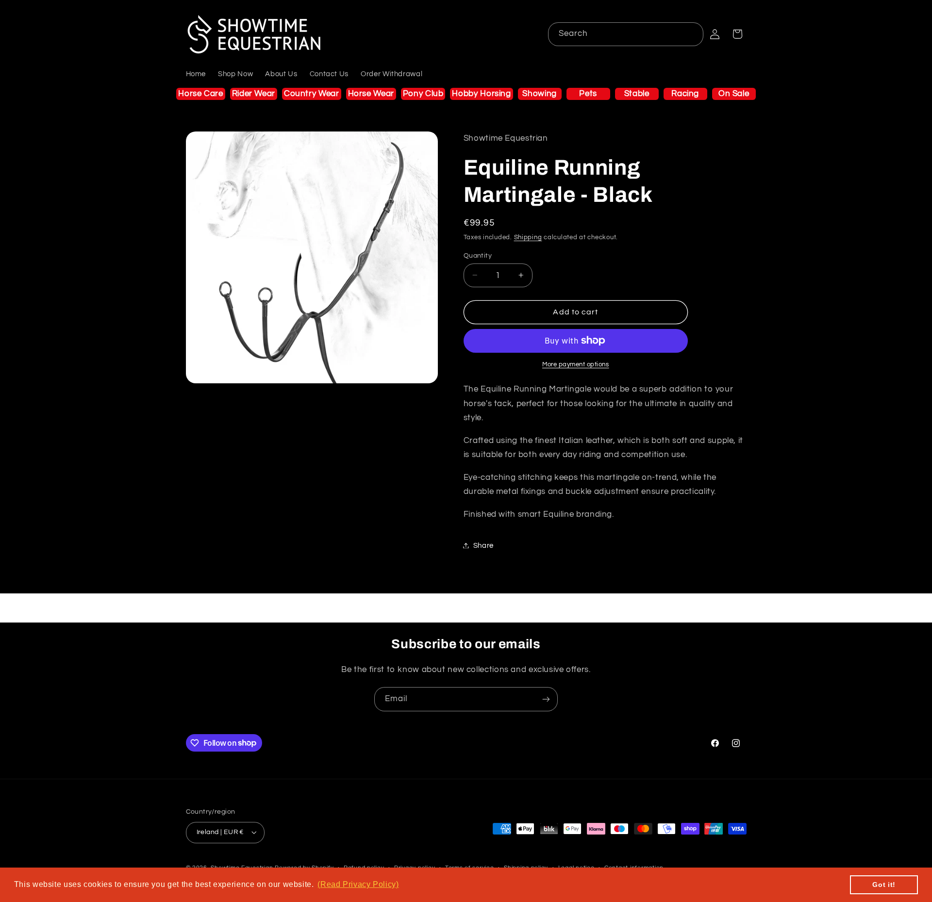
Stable (636, 93)
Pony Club (423, 93)
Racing (685, 93)
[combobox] (626, 34)
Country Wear (311, 93)
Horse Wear (371, 93)
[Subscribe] (546, 699)
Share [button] (483, 545)
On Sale (733, 93)
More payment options (575, 364)
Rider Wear (253, 93)
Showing (539, 93)
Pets (588, 93)
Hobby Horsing (481, 93)
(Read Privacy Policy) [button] (358, 884)
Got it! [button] (883, 884)
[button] (737, 34)
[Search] (692, 34)
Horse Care (200, 93)
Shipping (528, 237)
